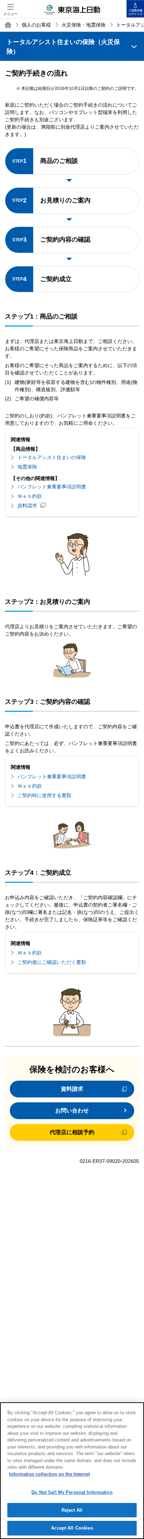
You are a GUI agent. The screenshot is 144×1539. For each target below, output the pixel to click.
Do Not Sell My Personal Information (72, 1492)
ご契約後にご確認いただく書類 (51, 962)
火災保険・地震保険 (84, 25)
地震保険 (27, 467)
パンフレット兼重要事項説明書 (51, 486)
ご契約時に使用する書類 (44, 795)
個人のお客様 (36, 25)
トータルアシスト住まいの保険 (51, 457)
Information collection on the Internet (49, 1474)
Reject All (72, 1510)
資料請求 (27, 505)
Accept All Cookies (72, 1528)
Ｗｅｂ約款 (29, 496)
